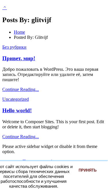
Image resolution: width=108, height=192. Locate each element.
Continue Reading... (20, 89)
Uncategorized (15, 99)
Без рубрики (14, 47)
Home (19, 32)
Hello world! (17, 110)
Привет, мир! (18, 58)
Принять (87, 170)
